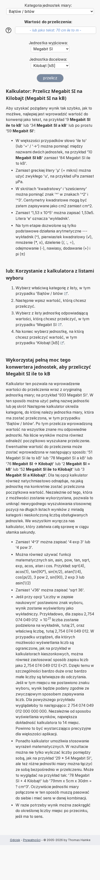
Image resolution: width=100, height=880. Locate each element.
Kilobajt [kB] (48, 343)
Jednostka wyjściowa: (48, 43)
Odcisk (15, 840)
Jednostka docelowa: (48, 59)
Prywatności (32, 840)
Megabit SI (47, 324)
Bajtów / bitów (50, 293)
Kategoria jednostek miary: (48, 5)
